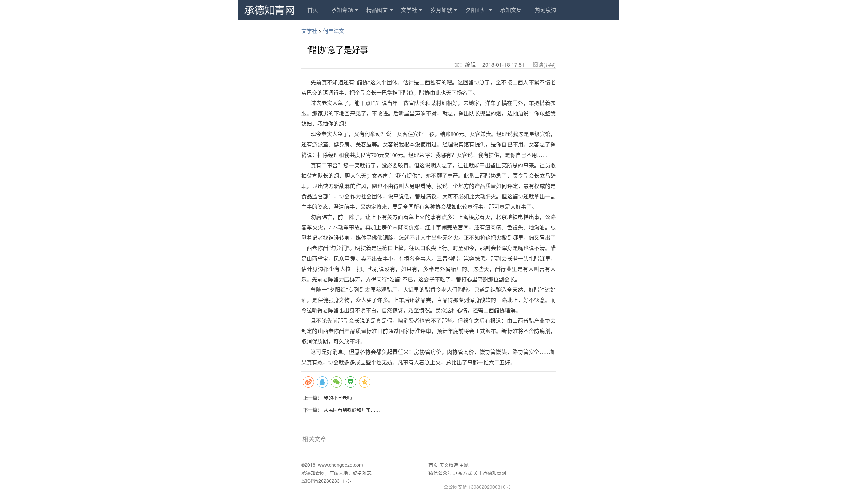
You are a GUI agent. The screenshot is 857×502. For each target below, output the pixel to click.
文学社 (409, 10)
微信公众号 (440, 472)
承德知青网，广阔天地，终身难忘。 (338, 472)
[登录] (269, 9)
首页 (312, 10)
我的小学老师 (338, 397)
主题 (464, 464)
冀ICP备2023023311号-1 (327, 480)
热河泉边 (545, 10)
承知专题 (342, 10)
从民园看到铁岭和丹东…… (352, 409)
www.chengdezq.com (340, 464)
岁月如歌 (441, 10)
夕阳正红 (476, 10)
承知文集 (511, 10)
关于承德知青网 (489, 472)
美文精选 (448, 464)
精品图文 (377, 10)
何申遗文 (333, 31)
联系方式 (462, 472)
